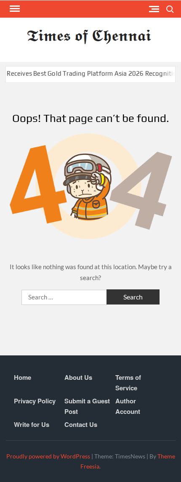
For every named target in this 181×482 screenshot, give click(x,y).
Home (22, 377)
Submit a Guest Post (87, 406)
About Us (78, 377)
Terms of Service (128, 383)
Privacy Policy (35, 400)
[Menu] (13, 8)
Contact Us (80, 424)
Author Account (127, 406)
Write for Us (31, 424)
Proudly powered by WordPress (48, 456)
